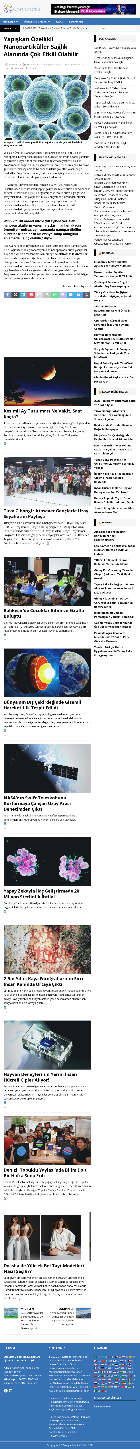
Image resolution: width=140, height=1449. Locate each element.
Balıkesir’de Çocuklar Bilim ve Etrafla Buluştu (44, 613)
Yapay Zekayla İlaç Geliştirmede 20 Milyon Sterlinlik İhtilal (41, 893)
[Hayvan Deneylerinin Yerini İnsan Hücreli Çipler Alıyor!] (47, 1045)
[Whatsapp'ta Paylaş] (55, 295)
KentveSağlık (56, 1405)
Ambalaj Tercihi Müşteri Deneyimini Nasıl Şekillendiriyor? (110, 536)
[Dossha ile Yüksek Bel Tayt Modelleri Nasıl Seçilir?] (47, 1236)
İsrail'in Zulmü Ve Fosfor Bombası (114, 190)
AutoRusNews (57, 1432)
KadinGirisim (70, 1364)
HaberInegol (56, 1387)
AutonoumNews (70, 1416)
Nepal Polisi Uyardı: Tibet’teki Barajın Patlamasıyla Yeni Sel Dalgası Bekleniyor (113, 367)
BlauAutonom (66, 1424)
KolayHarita (55, 1401)
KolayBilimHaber (79, 1383)
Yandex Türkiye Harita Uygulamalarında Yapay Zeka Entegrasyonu (113, 651)
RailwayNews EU (58, 1435)
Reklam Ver (76, 21)
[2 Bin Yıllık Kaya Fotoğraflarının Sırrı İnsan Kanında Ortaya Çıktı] (47, 949)
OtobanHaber (71, 1387)
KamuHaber (70, 1375)
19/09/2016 (15, 64)
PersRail (53, 1424)
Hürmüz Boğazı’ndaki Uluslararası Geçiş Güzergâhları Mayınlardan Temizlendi (114, 339)
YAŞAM (59, 21)
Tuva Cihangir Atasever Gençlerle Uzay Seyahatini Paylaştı (46, 513)
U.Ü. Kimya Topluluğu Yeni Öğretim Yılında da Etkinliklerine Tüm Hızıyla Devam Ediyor (114, 231)
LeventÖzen (56, 1364)
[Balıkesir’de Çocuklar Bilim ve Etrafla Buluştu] (47, 581)
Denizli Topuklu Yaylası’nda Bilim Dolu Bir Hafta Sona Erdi (46, 1172)
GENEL (66, 64)
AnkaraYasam (57, 1368)
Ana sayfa (9, 21)
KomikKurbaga (74, 1398)
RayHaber (108, 253)
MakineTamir (56, 1379)
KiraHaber (85, 1387)
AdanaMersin (72, 1368)
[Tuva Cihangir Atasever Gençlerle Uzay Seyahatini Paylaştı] (47, 481)
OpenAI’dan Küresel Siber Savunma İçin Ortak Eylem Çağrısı (111, 324)
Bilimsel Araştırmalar (38, 64)
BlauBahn (85, 1416)
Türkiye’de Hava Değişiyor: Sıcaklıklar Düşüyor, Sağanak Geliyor (113, 296)
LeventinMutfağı (73, 1405)
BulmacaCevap (57, 1398)
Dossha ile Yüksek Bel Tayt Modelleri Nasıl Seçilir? (44, 1268)
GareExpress (56, 1420)
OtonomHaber (57, 1360)
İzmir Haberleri (102, 1406)
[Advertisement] (47, 328)
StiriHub (65, 1428)
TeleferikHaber (80, 1356)
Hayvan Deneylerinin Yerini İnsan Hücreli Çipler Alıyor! (40, 1077)
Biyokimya (56, 64)
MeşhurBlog (66, 1409)
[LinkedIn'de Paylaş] (23, 295)
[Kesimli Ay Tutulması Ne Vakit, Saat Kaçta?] (47, 381)
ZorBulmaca (82, 1401)
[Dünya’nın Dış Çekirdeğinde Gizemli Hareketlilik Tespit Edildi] (47, 673)
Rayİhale (54, 1409)
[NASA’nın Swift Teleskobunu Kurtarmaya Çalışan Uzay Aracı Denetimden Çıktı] (47, 768)
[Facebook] (6, 1391)
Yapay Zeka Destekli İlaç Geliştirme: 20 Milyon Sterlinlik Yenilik (114, 464)
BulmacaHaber (80, 1390)
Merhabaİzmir (57, 1371)
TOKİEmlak (79, 1409)
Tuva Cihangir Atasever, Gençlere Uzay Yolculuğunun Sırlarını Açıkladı (112, 415)
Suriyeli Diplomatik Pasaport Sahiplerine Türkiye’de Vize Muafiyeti (113, 353)
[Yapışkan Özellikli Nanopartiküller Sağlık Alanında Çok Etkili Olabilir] (47, 138)
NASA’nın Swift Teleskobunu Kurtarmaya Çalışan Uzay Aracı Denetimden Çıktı (37, 803)
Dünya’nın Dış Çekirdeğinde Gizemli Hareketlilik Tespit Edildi (42, 705)
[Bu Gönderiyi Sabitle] (31, 295)
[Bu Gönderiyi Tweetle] (15, 295)
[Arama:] (118, 28)
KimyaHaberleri (74, 1360)
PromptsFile (71, 1432)
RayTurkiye (69, 1401)
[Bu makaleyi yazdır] (47, 295)
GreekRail (79, 1424)
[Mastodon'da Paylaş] (63, 295)
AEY (51, 1390)
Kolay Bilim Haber (115, 391)
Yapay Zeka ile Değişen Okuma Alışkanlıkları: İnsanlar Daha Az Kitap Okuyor (114, 588)
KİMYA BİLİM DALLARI (35, 21)
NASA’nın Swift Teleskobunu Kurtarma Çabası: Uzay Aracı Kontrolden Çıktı (113, 449)
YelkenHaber (56, 1375)
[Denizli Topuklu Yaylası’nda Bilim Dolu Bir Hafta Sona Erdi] (47, 1140)
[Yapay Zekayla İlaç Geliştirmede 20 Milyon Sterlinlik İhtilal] (47, 861)
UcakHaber (84, 1375)
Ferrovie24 (55, 1428)
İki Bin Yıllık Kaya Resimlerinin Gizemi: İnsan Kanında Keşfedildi (113, 478)
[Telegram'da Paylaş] (71, 295)
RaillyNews (55, 1416)
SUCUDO (54, 1356)
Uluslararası (31, 68)
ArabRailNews (72, 1420)
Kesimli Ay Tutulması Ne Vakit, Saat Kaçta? (43, 413)
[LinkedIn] (11, 1391)
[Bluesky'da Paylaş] (79, 295)
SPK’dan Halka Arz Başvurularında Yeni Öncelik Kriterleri (112, 310)
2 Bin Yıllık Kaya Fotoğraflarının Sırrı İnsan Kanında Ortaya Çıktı (43, 981)
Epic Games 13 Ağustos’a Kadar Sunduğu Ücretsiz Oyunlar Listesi (114, 550)
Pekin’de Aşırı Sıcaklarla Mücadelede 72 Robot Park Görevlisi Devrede (111, 637)
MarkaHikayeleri (63, 1390)
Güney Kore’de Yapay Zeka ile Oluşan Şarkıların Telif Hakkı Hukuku (113, 574)
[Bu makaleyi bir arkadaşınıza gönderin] (39, 295)
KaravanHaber (73, 1371)
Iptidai (107, 522)
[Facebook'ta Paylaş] (7, 295)
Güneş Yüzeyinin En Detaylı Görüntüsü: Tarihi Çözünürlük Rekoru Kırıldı (113, 602)
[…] (5, 447)
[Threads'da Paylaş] (86, 295)
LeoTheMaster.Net (59, 1383)
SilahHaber (77, 1379)
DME (73, 1428)
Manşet (19, 68)
